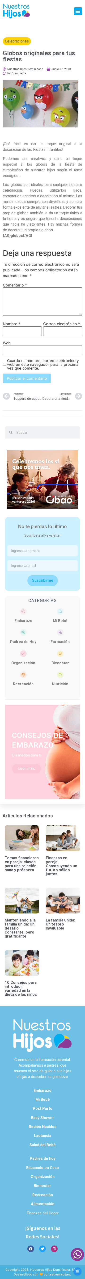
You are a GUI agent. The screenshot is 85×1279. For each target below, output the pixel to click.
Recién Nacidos (42, 1126)
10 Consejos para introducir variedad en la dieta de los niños (21, 988)
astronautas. (60, 1274)
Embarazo (23, 620)
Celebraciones (17, 41)
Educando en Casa (42, 1167)
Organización (23, 663)
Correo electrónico (61, 324)
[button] (78, 11)
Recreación (23, 684)
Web (7, 343)
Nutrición (60, 684)
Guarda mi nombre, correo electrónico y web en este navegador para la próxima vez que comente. (43, 364)
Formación (60, 642)
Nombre (11, 324)
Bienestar (60, 663)
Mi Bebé (60, 620)
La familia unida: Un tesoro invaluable (60, 924)
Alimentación (42, 1204)
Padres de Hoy (23, 642)
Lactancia (42, 1135)
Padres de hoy (42, 1158)
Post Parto (42, 1108)
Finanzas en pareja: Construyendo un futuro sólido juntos (61, 865)
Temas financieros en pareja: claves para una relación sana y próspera (22, 863)
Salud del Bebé (43, 1145)
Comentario (15, 285)
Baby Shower (42, 1117)
